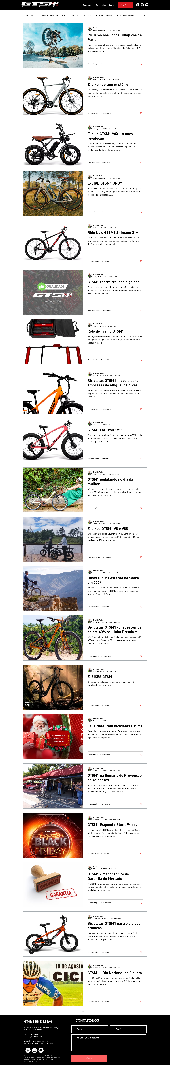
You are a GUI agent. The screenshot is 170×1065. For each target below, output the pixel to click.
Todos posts (28, 15)
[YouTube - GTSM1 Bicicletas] (146, 4)
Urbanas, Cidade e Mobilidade (52, 15)
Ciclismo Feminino (104, 15)
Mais (119, 15)
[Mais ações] (142, 28)
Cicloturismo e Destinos (81, 15)
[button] (88, 5)
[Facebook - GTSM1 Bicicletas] (137, 4)
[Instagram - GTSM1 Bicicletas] (142, 4)
